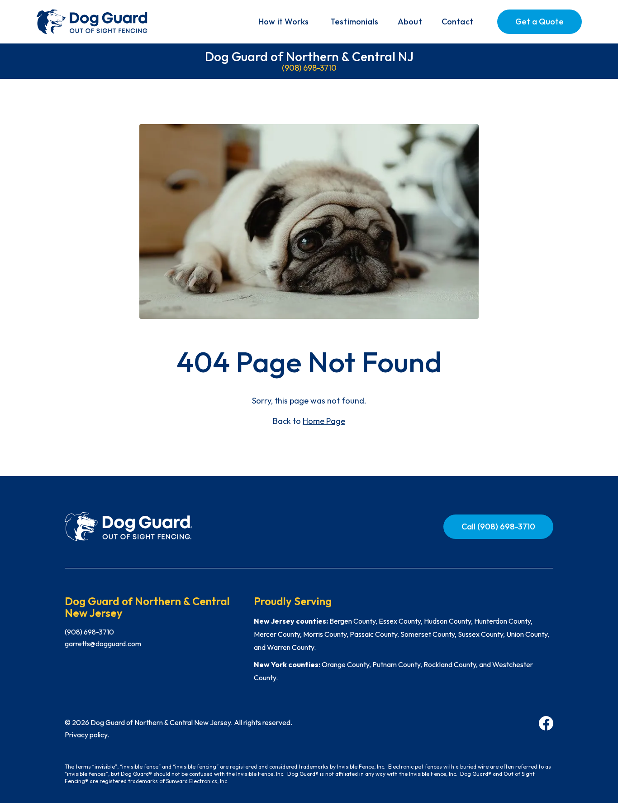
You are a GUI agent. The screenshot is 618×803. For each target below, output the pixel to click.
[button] (283, 21)
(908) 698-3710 (309, 68)
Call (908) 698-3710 (498, 526)
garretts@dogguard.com (103, 643)
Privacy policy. (87, 734)
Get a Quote (539, 21)
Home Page (324, 421)
